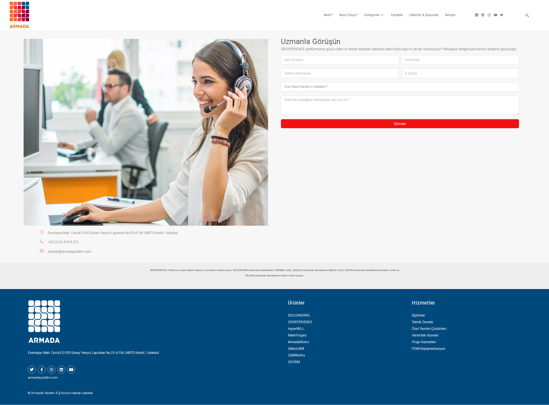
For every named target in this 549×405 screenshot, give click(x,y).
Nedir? (328, 15)
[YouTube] (494, 15)
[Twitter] (500, 15)
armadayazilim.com (43, 377)
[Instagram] (488, 15)
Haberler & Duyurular (424, 15)
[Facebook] (475, 15)
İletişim (450, 15)
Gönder (400, 124)
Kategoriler (372, 15)
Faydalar (397, 15)
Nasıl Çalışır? (348, 15)
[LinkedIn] (482, 15)
